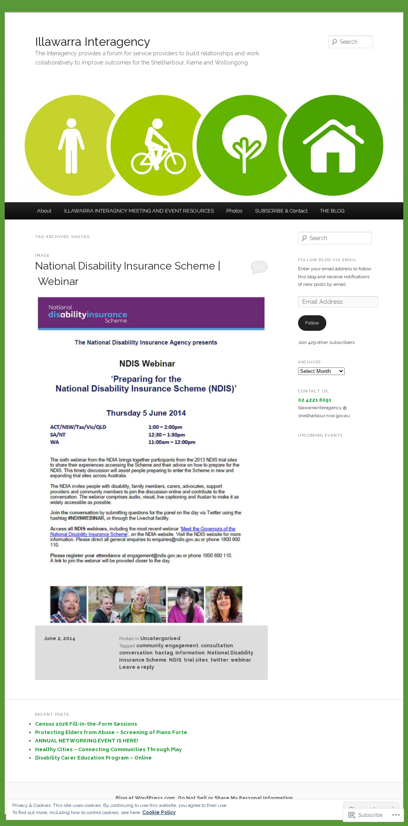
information (190, 653)
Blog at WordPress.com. (146, 798)
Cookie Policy (159, 812)
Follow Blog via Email (327, 260)
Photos (234, 211)
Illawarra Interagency (92, 42)
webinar (241, 660)
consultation (217, 645)
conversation (136, 653)
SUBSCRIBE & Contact (281, 211)
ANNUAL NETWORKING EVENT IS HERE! (86, 741)
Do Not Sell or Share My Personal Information (235, 798)
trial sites (196, 660)
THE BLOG (332, 211)
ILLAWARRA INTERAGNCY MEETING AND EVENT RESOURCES (139, 211)
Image (42, 255)
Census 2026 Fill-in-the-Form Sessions (86, 724)
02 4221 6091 (315, 400)
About (44, 211)
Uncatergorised (160, 638)
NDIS (175, 660)
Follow (312, 323)
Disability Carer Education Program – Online (93, 758)
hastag (164, 653)
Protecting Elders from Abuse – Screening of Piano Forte (111, 732)
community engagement (167, 645)
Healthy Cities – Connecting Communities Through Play (108, 749)
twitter (219, 660)
